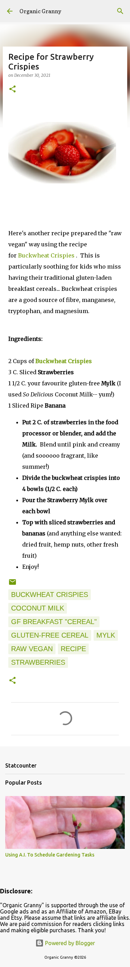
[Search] (120, 11)
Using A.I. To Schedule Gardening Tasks (49, 855)
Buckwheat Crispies (47, 255)
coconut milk (37, 608)
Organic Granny (40, 11)
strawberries (38, 662)
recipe (73, 649)
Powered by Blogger (69, 943)
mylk (105, 635)
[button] (12, 89)
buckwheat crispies (49, 594)
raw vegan (32, 649)
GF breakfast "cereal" (54, 621)
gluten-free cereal (49, 635)
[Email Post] (12, 584)
